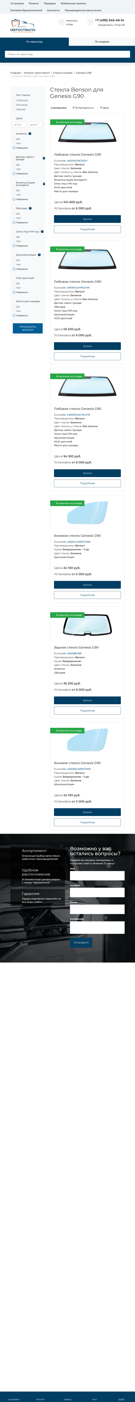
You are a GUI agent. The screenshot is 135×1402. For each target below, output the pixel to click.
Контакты (53, 10)
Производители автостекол (83, 10)
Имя (73, 868)
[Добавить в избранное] (117, 122)
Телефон (75, 885)
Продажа (50, 3)
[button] (68, 22)
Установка (17, 3)
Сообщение (77, 919)
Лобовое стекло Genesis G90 (77, 154)
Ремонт (34, 3)
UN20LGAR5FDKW (79, 541)
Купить (87, 219)
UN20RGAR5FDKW (79, 768)
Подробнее (87, 229)
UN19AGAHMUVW (78, 287)
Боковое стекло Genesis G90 (77, 536)
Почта (73, 902)
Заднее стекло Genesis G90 (76, 647)
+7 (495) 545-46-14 (109, 20)
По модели (102, 41)
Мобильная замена (73, 3)
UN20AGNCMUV (77, 160)
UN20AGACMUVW (78, 414)
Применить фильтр (27, 328)
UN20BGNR (74, 653)
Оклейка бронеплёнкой (26, 10)
